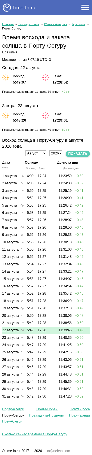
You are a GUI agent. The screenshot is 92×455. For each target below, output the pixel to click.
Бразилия (78, 24)
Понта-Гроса (80, 409)
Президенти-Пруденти (46, 415)
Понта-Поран (47, 409)
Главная (8, 24)
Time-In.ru (23, 7)
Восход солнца (28, 24)
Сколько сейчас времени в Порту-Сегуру (34, 434)
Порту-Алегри (13, 409)
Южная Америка (55, 24)
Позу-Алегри (12, 421)
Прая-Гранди (79, 415)
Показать (77, 154)
